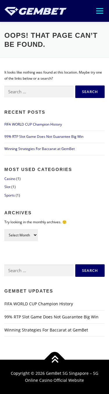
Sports (9, 195)
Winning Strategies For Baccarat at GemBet (39, 148)
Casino (9, 178)
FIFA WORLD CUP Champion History (33, 124)
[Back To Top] (54, 360)
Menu (99, 10)
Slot (7, 186)
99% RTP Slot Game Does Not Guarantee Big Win (43, 136)
